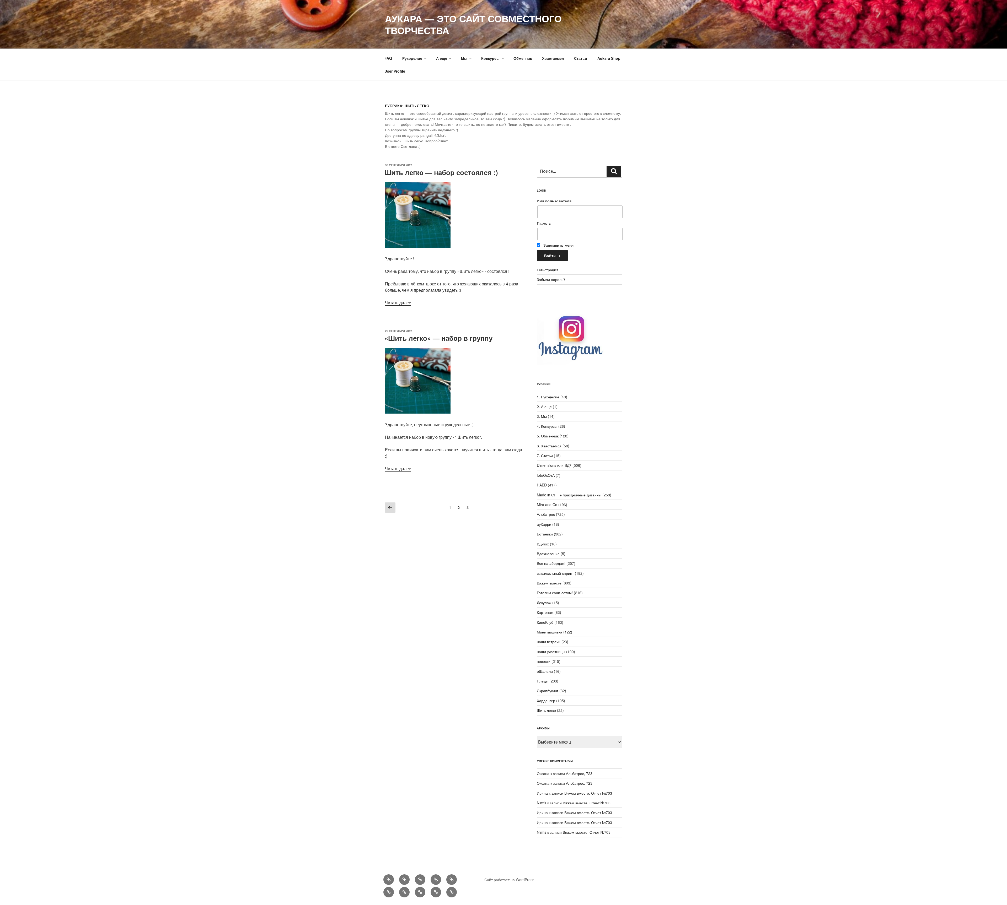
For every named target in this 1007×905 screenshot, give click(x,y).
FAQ (388, 58)
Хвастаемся (553, 58)
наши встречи (548, 641)
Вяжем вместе (549, 583)
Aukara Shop (608, 58)
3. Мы (542, 416)
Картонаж (545, 612)
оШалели (545, 671)
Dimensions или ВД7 (554, 465)
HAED (542, 484)
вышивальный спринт (555, 573)
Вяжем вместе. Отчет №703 (588, 793)
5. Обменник (548, 435)
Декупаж (544, 602)
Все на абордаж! (551, 563)
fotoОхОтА (546, 475)
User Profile (394, 71)
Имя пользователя (554, 200)
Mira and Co (547, 504)
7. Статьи (545, 455)
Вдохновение (548, 553)
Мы (464, 58)
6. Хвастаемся (549, 445)
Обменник (522, 58)
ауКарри (544, 524)
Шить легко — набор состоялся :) (441, 172)
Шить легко (546, 710)
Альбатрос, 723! (579, 773)
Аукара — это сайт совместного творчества (473, 24)
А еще (441, 58)
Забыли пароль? (551, 279)
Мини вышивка (549, 632)
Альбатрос (546, 514)
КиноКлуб (545, 622)
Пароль (544, 223)
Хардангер (546, 700)
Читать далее (398, 303)
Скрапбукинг (547, 690)
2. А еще (544, 406)
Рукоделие (412, 58)
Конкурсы (490, 58)
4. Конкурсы (547, 426)
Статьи (580, 58)
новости (543, 661)
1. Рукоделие (548, 396)
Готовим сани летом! (555, 592)
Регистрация (547, 269)
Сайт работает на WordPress (509, 879)
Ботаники (545, 534)
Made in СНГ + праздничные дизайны (569, 494)
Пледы (542, 681)
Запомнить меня (558, 245)
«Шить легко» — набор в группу (438, 338)
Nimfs (541, 802)
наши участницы (551, 651)
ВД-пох (543, 543)
